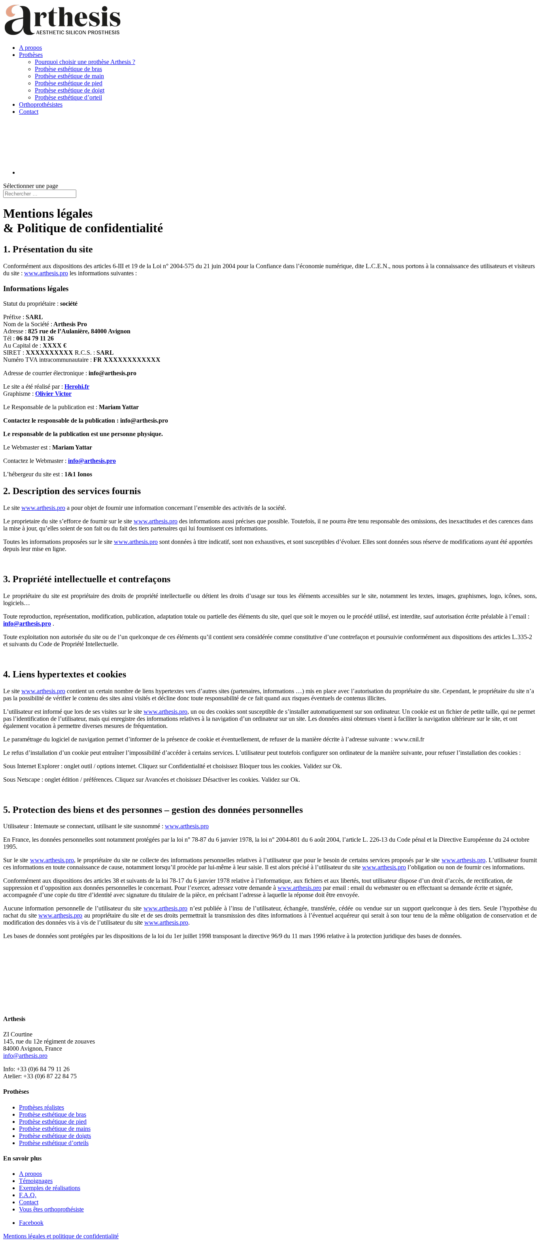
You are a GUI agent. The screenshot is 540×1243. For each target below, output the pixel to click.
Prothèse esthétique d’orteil (68, 97)
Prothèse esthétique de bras (68, 69)
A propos (30, 47)
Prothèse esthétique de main (69, 76)
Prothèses (31, 54)
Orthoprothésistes (40, 104)
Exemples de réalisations (49, 1188)
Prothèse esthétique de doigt (69, 90)
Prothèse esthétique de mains (55, 1128)
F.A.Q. (27, 1195)
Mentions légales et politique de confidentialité (61, 1236)
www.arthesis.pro (46, 273)
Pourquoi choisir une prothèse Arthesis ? (85, 61)
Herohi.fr (76, 386)
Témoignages (36, 1180)
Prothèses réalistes (41, 1107)
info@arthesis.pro (92, 460)
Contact (28, 111)
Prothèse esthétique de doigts (55, 1135)
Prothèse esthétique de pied (68, 83)
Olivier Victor (53, 393)
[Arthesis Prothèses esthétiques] (62, 1003)
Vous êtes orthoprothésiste (51, 1209)
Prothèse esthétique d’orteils (54, 1143)
